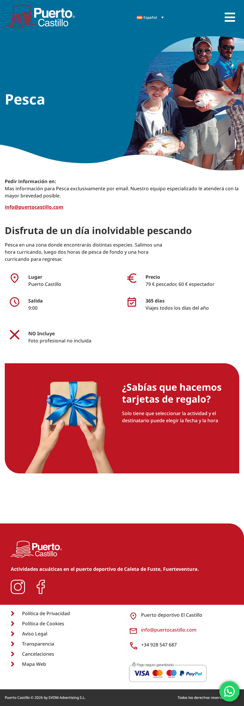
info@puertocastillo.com (34, 207)
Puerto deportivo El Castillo (171, 615)
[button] (229, 17)
